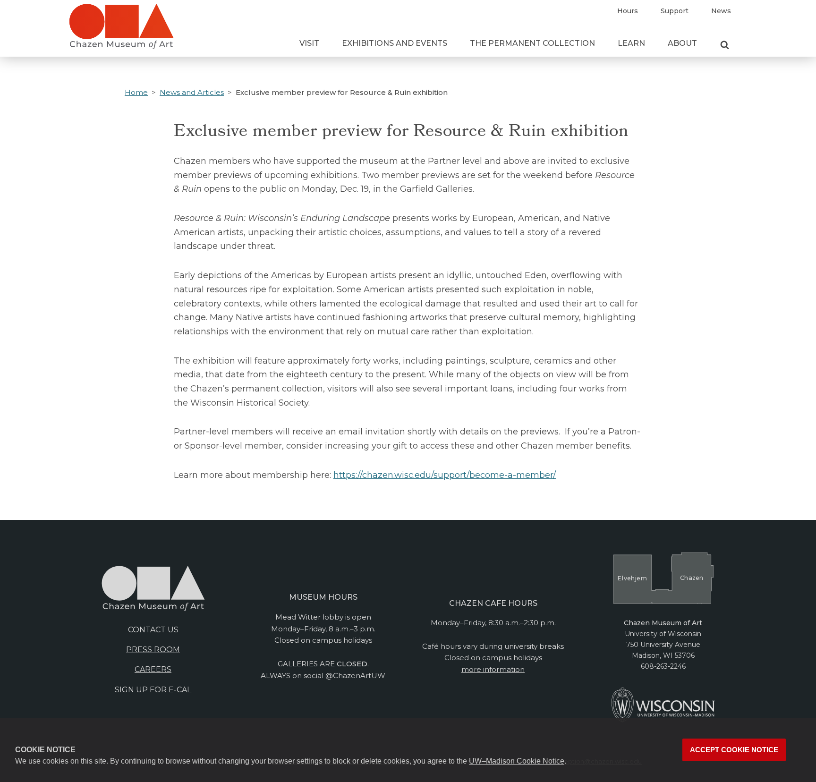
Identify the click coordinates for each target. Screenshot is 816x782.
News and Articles (192, 92)
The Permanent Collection (532, 43)
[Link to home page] (121, 30)
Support (674, 11)
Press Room (153, 649)
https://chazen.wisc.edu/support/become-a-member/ (444, 475)
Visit (309, 43)
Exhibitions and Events (394, 43)
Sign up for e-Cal (153, 689)
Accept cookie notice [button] (734, 750)
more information (493, 669)
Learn (631, 43)
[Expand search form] (724, 45)
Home (136, 92)
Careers (153, 669)
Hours (627, 11)
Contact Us (153, 629)
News (721, 11)
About (682, 43)
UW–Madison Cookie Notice (516, 761)
